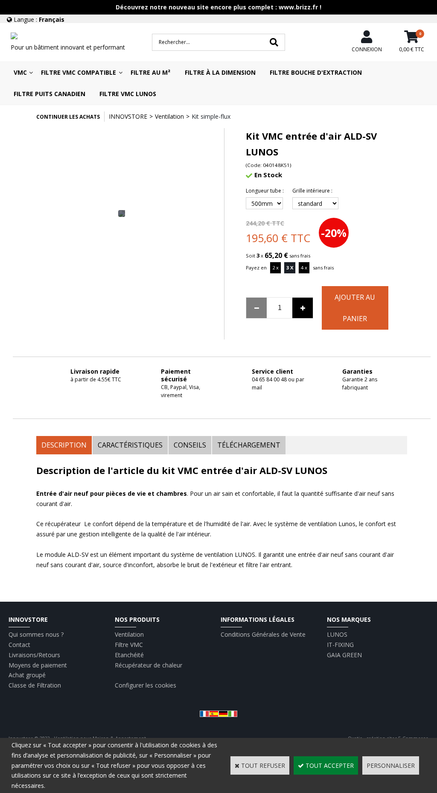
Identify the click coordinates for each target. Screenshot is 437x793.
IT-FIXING (340, 645)
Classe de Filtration (35, 685)
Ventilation (169, 116)
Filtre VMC (129, 645)
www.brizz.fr (298, 7)
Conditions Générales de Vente (263, 634)
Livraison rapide (94, 371)
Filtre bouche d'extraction (316, 72)
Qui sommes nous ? (36, 634)
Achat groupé (27, 675)
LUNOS (337, 634)
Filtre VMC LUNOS (127, 94)
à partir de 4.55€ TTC (95, 379)
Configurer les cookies (145, 685)
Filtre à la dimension (220, 72)
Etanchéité (129, 655)
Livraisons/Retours (34, 655)
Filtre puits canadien (49, 94)
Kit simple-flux (211, 116)
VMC (20, 72)
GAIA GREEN (344, 655)
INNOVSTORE (128, 116)
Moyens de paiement (38, 665)
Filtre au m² (150, 72)
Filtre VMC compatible (78, 72)
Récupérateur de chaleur (148, 665)
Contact (19, 645)
